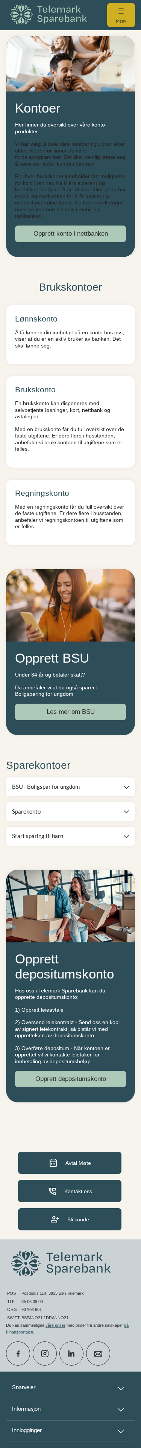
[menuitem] (49, 15)
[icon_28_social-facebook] (18, 1353)
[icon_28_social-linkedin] (71, 1353)
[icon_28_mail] (98, 1353)
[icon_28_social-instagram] (45, 1353)
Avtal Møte (70, 1163)
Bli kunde (69, 1219)
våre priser (55, 1325)
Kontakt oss (69, 1191)
